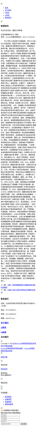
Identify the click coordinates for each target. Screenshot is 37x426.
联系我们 (8, 18)
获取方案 (4, 357)
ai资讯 (7, 13)
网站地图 (9, 346)
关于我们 (8, 10)
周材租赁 (8, 397)
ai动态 (7, 15)
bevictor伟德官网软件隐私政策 (12, 348)
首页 (6, 8)
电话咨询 (4, 369)
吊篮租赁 (8, 402)
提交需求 (23, 424)
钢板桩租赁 (9, 404)
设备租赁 (8, 399)
